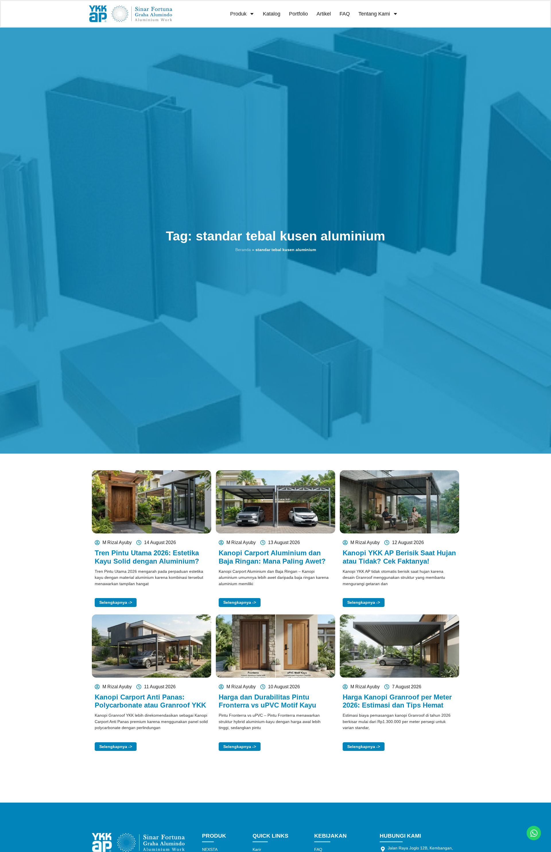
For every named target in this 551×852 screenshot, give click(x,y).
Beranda (243, 249)
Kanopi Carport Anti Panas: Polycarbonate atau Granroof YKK (150, 701)
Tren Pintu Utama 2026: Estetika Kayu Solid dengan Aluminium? (147, 557)
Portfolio (298, 14)
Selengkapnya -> (115, 602)
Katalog (271, 14)
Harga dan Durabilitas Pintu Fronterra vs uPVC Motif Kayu (267, 701)
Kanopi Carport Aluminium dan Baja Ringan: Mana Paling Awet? (272, 557)
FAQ (344, 14)
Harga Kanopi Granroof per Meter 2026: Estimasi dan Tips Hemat (397, 701)
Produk (238, 14)
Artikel (324, 14)
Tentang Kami (374, 14)
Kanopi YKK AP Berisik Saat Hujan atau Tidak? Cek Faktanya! (399, 557)
